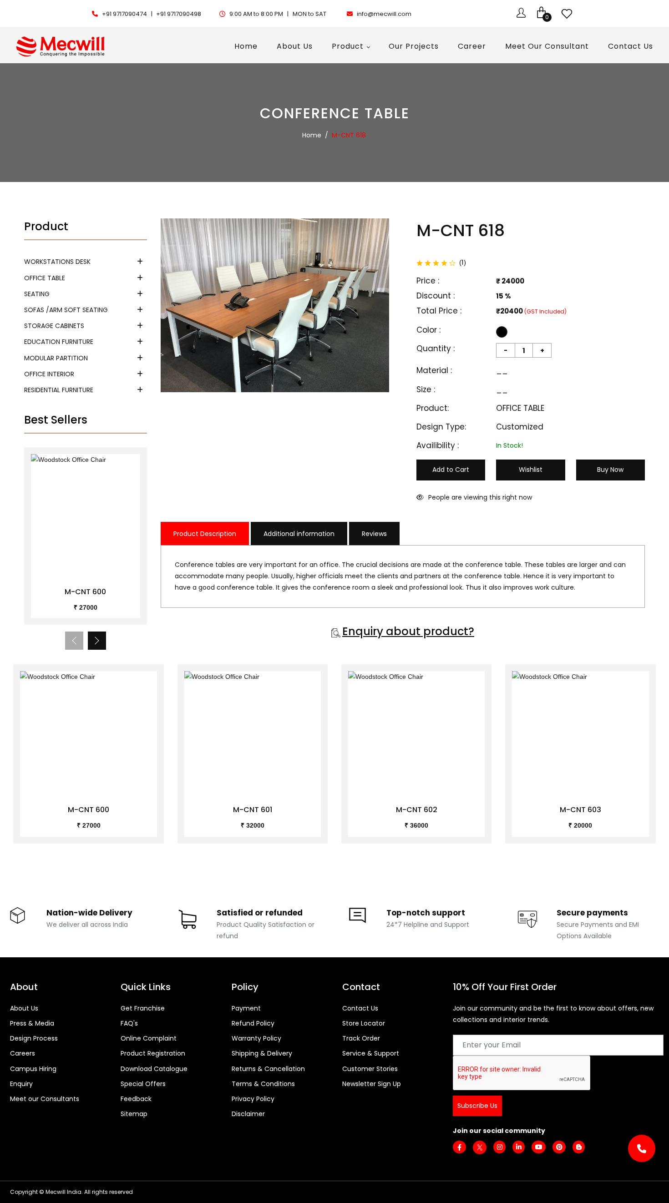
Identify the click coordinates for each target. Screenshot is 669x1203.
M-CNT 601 (252, 809)
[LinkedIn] (518, 1147)
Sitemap (134, 1113)
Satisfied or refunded (260, 912)
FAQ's (129, 1023)
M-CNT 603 (580, 809)
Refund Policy (253, 1023)
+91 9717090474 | (128, 14)
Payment (246, 1008)
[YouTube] (539, 1147)
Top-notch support (425, 912)
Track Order (361, 1038)
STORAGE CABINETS (54, 325)
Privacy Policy (253, 1098)
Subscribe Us (477, 1105)
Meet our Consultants (44, 1098)
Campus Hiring (33, 1068)
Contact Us (360, 1008)
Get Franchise (143, 1008)
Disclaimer (248, 1113)
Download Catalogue (154, 1068)
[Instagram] (499, 1147)
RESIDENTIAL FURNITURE (58, 389)
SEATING (37, 293)
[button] (97, 641)
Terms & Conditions (263, 1083)
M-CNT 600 (85, 591)
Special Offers (143, 1083)
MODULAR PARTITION (56, 358)
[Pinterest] (559, 1147)
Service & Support (370, 1053)
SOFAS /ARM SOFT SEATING (66, 309)
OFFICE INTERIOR (49, 374)
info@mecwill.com (384, 14)
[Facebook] (459, 1147)
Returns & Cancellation (268, 1068)
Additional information (299, 533)
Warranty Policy (256, 1038)
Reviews (374, 533)
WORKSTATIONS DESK (57, 261)
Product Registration (153, 1053)
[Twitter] (480, 1147)
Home (311, 135)
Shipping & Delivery (262, 1053)
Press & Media (32, 1023)
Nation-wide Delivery (89, 912)
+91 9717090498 (178, 14)
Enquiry (21, 1083)
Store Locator (363, 1023)
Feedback (136, 1098)
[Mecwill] (61, 45)
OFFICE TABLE (44, 278)
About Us (24, 1008)
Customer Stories (370, 1068)
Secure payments (592, 912)
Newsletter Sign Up (371, 1083)
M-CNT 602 (416, 809)
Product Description (204, 533)
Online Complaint (149, 1038)
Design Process (34, 1038)
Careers (22, 1053)
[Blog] (579, 1147)
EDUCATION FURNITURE (58, 341)
